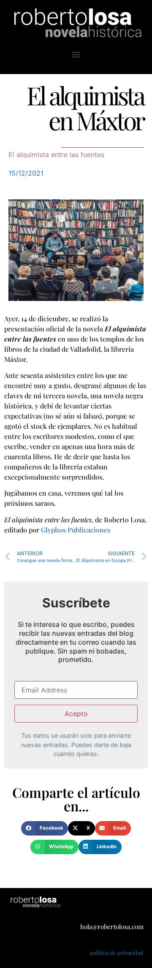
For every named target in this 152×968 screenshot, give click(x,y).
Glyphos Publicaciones (75, 529)
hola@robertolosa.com (112, 926)
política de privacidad (117, 952)
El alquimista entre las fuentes (56, 154)
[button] (76, 54)
